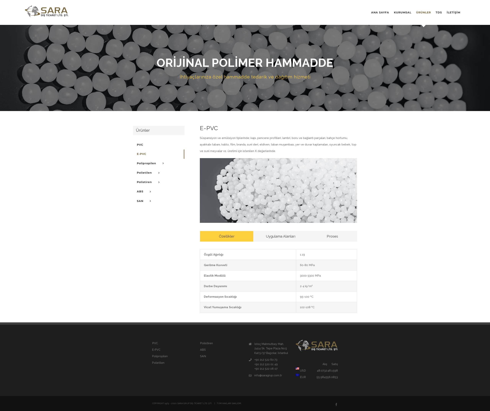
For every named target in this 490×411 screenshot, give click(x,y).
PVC (155, 343)
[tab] (226, 236)
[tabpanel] (278, 281)
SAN (203, 356)
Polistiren (206, 343)
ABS (203, 349)
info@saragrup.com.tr (268, 375)
